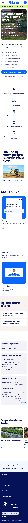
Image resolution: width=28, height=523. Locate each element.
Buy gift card (20, 6)
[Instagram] (5, 516)
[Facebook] (3, 517)
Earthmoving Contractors (12, 180)
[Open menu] (2, 2)
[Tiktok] (7, 516)
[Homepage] (14, 2)
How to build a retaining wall (11, 441)
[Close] (26, 6)
